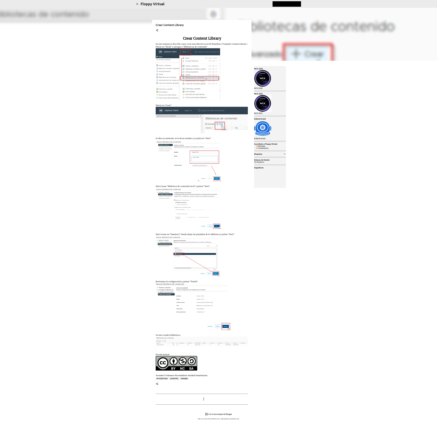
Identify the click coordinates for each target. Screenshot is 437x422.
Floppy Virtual (152, 4)
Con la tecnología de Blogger (220, 414)
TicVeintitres (259, 162)
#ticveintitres (162, 378)
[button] (157, 30)
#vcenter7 (174, 378)
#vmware (184, 378)
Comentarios (263, 148)
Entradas (261, 146)
